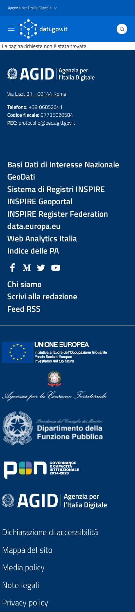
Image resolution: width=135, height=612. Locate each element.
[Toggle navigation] (11, 28)
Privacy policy (25, 603)
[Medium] (27, 267)
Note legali (20, 585)
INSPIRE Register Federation (57, 214)
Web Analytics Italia (42, 239)
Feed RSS (24, 309)
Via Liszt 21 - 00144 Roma (36, 94)
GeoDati (21, 177)
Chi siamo (24, 284)
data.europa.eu (34, 226)
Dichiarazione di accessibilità (50, 532)
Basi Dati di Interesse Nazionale (63, 165)
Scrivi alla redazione (42, 296)
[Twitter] (41, 267)
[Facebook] (12, 267)
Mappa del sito (27, 550)
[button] (33, 8)
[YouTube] (55, 267)
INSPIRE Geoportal (39, 201)
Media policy (23, 567)
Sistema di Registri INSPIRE (56, 189)
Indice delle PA (33, 251)
